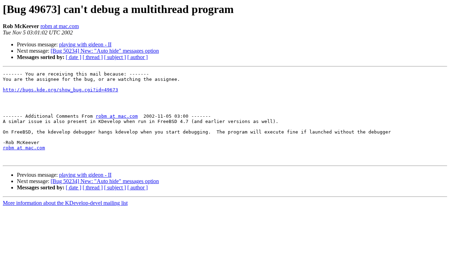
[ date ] (73, 57)
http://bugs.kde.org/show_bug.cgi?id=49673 (60, 89)
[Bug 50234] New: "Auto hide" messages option (105, 51)
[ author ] (137, 57)
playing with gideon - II (85, 44)
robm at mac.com (59, 26)
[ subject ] (115, 57)
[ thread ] (93, 57)
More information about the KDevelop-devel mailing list (65, 203)
